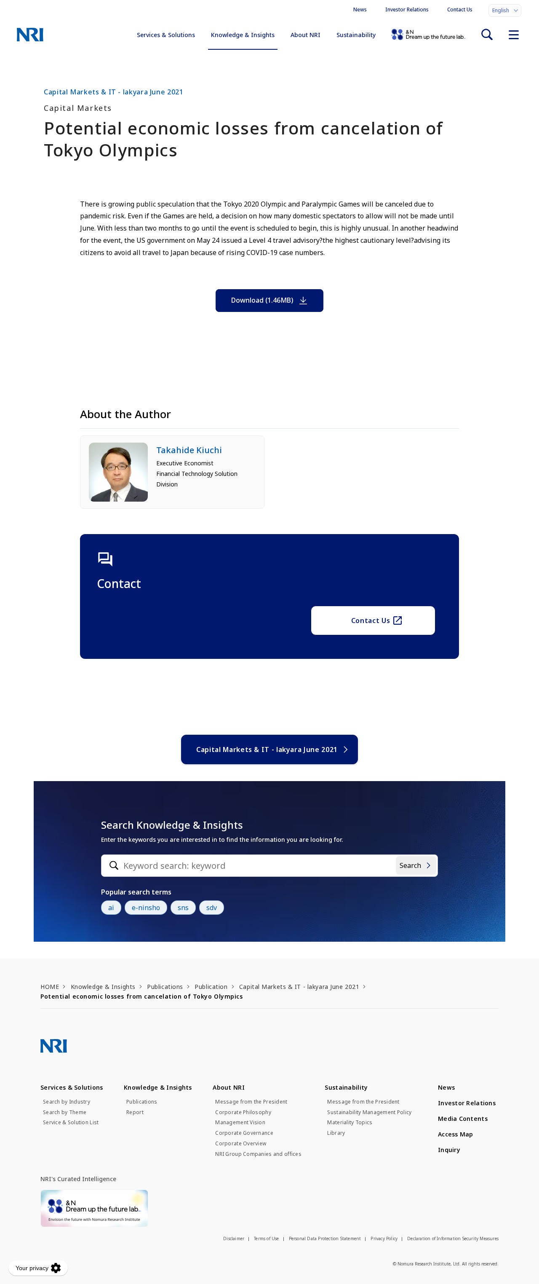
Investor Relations (407, 9)
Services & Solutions (166, 35)
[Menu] (513, 34)
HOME (49, 987)
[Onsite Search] (487, 34)
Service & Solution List (71, 1122)
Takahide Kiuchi (189, 450)
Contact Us (459, 9)
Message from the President (251, 1102)
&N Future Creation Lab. (428, 34)
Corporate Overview (240, 1143)
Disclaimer (233, 1238)
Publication (211, 987)
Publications (165, 987)
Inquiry (449, 1150)
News (360, 9)
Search (410, 865)
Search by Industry (66, 1102)
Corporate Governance (244, 1133)
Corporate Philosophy (243, 1112)
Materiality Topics (349, 1122)
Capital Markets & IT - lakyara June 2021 (267, 749)
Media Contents (463, 1119)
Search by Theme (64, 1112)
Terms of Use (266, 1238)
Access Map (455, 1134)
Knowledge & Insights (243, 35)
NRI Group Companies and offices (258, 1154)
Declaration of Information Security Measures (453, 1238)
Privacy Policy (384, 1238)
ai (111, 907)
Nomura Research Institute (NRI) (30, 34)
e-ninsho (146, 907)
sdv (211, 907)
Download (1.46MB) (262, 300)
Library (336, 1133)
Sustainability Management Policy (369, 1112)
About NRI (305, 35)
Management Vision (240, 1122)
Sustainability (356, 35)
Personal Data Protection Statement (325, 1238)
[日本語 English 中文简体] (504, 10)
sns (183, 907)
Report (135, 1112)
